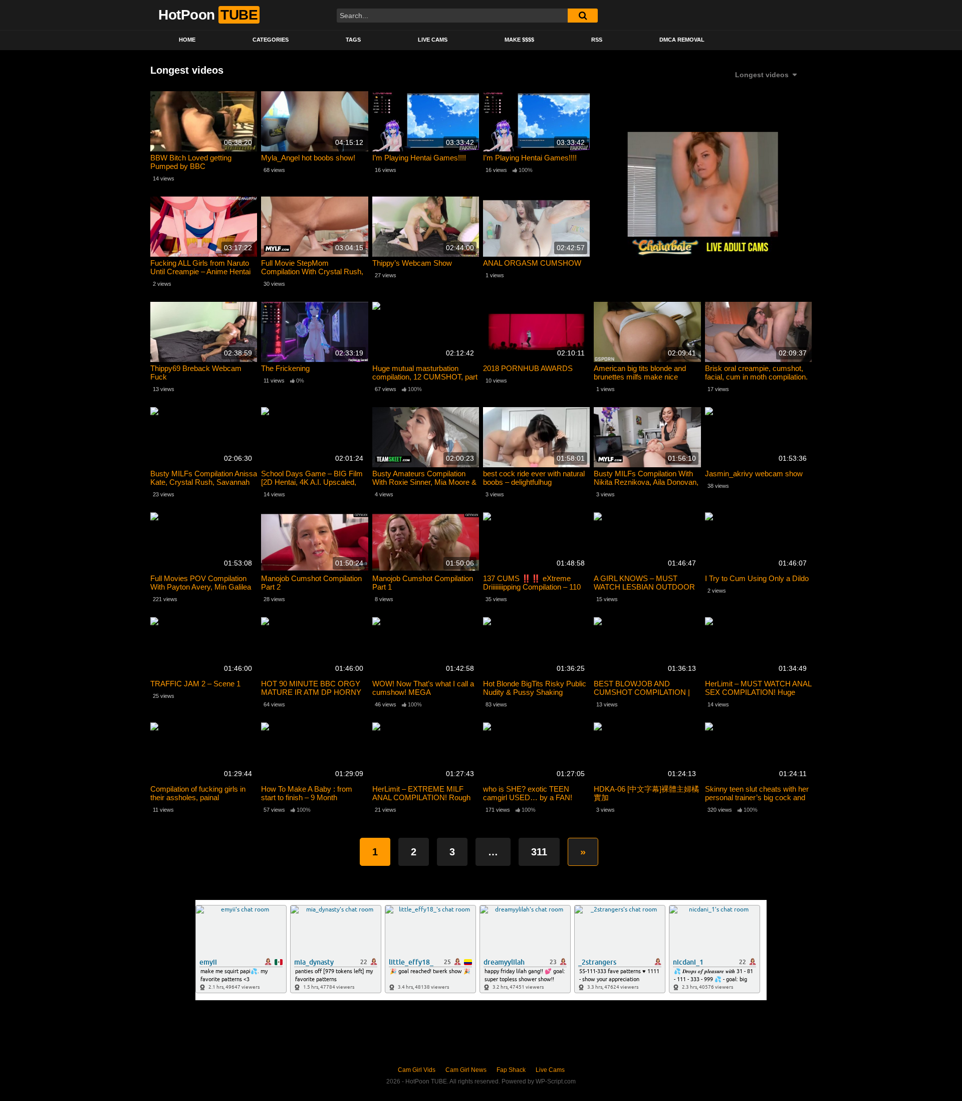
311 (539, 851)
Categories (271, 40)
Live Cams (432, 40)
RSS (596, 40)
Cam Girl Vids (416, 1069)
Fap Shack (511, 1069)
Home (187, 40)
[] (583, 16)
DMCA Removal (681, 40)
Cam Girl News (466, 1069)
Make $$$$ (519, 40)
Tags (353, 40)
